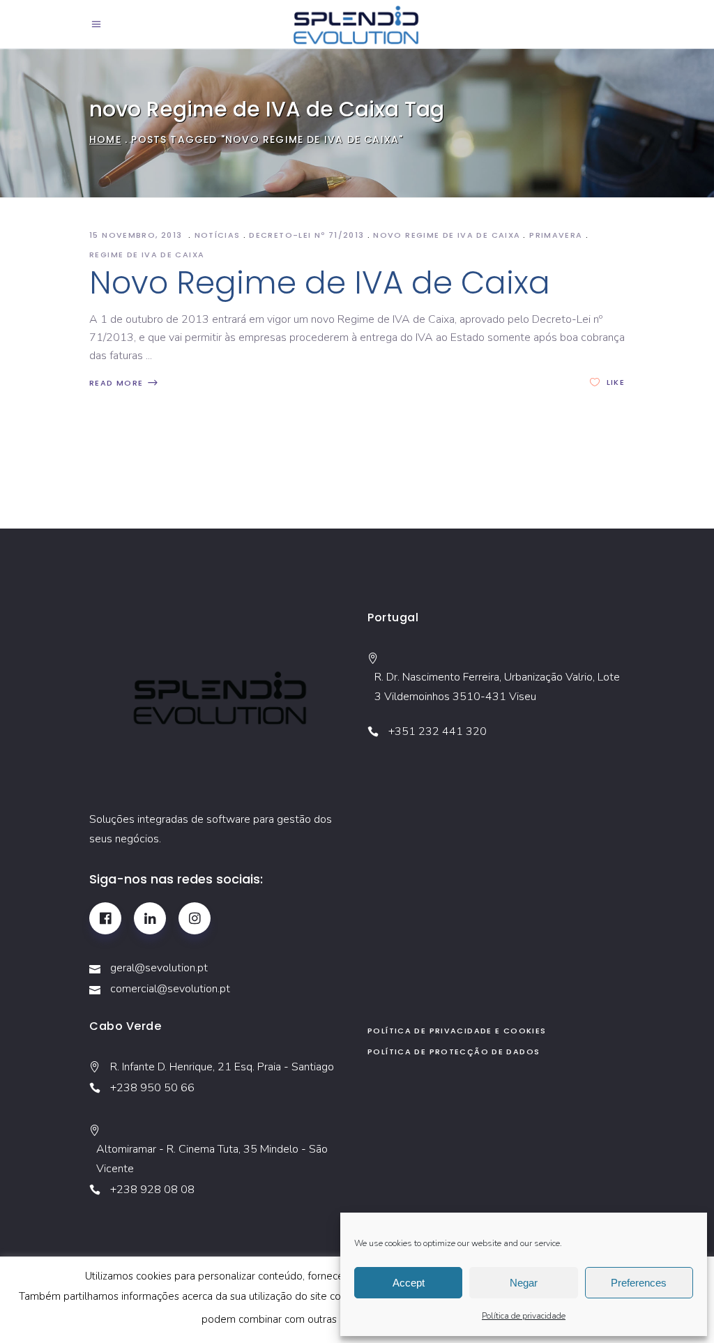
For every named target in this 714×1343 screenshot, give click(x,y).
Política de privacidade (523, 1315)
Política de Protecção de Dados (453, 1051)
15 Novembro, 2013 (137, 235)
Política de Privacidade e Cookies (456, 1030)
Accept (409, 1283)
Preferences (639, 1283)
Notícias (218, 235)
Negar (524, 1283)
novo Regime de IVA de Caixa (446, 235)
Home (105, 139)
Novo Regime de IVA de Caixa (319, 283)
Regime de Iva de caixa (146, 254)
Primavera (555, 235)
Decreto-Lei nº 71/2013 (306, 235)
